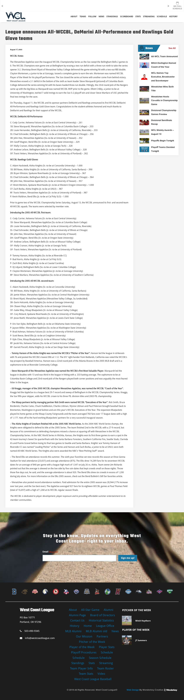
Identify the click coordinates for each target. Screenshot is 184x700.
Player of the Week (82, 647)
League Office (105, 626)
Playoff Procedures (83, 652)
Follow (92, 16)
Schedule (107, 652)
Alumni (108, 610)
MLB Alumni (73, 631)
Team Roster (105, 668)
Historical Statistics (101, 620)
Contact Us (77, 620)
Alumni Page (77, 615)
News (101, 16)
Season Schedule (100, 658)
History (173, 16)
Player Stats (106, 647)
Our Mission (84, 636)
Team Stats (86, 673)
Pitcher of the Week (92, 642)
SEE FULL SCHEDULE (177, 7)
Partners (102, 636)
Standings (112, 16)
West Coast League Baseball (93, 679)
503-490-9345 (31, 631)
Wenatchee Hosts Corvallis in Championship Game (164, 100)
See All (172, 48)
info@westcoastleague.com (40, 638)
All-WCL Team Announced (164, 56)
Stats (91, 663)
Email (50, 551)
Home (88, 626)
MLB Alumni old (96, 631)
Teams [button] (83, 16)
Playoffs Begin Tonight (162, 140)
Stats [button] (138, 16)
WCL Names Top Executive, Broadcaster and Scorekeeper (163, 77)
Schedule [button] (162, 16)
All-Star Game (90, 610)
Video (101, 673)
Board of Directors (102, 615)
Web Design (133, 689)
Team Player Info (81, 668)
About (74, 16)
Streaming (149, 16)
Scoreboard (126, 16)
